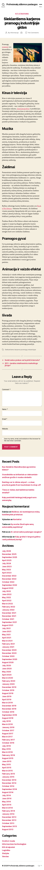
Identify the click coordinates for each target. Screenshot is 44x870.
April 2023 (6, 573)
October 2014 (8, 786)
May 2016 (6, 749)
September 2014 (9, 789)
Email (4, 419)
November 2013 (9, 820)
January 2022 (8, 610)
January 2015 (8, 777)
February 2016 (8, 755)
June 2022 (6, 594)
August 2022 (7, 588)
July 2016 (6, 746)
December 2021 (9, 613)
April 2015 (6, 767)
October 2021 (8, 619)
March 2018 (7, 724)
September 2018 (9, 715)
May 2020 (6, 672)
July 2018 (6, 721)
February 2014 (8, 811)
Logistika (6, 850)
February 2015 (8, 774)
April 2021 (6, 638)
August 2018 (7, 718)
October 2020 (8, 656)
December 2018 (9, 706)
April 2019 (6, 699)
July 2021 (6, 628)
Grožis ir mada (8, 841)
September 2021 (9, 622)
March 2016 (7, 752)
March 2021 (7, 641)
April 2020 (6, 675)
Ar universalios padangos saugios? (26, 532)
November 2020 (9, 653)
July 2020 (6, 665)
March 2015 (7, 771)
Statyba (5, 853)
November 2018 (9, 709)
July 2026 (6, 551)
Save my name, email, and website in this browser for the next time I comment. (22, 440)
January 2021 (8, 647)
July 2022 (6, 591)
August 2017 (7, 733)
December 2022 (9, 576)
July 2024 (6, 563)
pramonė (5, 47)
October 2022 (8, 582)
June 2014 (6, 798)
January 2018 (8, 727)
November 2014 (9, 783)
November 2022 (9, 579)
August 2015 (7, 758)
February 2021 (8, 644)
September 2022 (9, 585)
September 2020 (9, 659)
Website (5, 429)
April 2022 (6, 600)
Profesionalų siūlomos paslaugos (22, 4)
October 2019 (8, 690)
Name (5, 409)
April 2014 (6, 805)
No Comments (33, 33)
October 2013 (8, 823)
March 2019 (7, 703)
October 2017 (8, 730)
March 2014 (7, 808)
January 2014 (8, 814)
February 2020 (8, 681)
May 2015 (6, 764)
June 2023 (7, 566)
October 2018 (8, 712)
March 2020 (7, 678)
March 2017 (7, 737)
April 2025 (6, 560)
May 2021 (6, 634)
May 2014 (6, 802)
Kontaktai (17, 519)
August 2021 (7, 625)
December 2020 (9, 650)
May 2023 (6, 570)
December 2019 (9, 687)
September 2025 (9, 557)
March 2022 (7, 604)
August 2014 (7, 792)
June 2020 (7, 669)
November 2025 (9, 554)
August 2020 (8, 662)
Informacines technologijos (14, 844)
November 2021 (9, 616)
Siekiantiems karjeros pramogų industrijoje (20, 350)
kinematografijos (23, 109)
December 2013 (9, 817)
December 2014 (9, 780)
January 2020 (8, 684)
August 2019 (7, 693)
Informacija (14, 33)
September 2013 (9, 826)
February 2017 (8, 740)
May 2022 (6, 597)
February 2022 (8, 607)
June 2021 (6, 631)
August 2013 (7, 829)
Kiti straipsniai (22, 14)
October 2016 (8, 743)
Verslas (5, 856)
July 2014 (6, 795)
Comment (6, 389)
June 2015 (6, 761)
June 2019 (6, 696)
